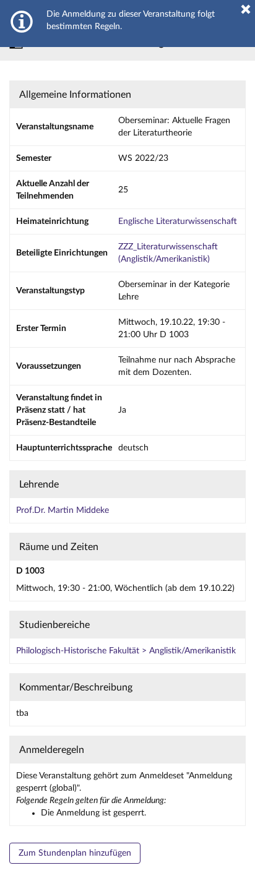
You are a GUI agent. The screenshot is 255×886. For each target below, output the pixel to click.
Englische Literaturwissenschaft (177, 221)
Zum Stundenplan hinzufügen (75, 853)
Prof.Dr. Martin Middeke (62, 510)
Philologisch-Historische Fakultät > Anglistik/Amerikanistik (126, 651)
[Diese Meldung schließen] (246, 9)
